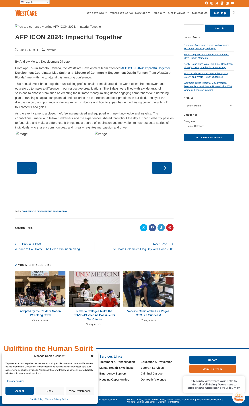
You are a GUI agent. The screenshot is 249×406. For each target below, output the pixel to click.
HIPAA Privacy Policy (162, 399)
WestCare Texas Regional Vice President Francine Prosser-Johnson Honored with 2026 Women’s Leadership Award (208, 86)
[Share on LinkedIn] (161, 227)
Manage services (15, 381)
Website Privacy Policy (56, 399)
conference (29, 211)
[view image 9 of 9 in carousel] (112, 197)
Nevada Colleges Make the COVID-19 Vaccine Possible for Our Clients (94, 315)
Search (219, 28)
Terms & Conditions (184, 399)
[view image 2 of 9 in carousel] (82, 197)
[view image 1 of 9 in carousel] (77, 197)
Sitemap (161, 402)
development (44, 211)
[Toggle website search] (234, 13)
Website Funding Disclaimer (141, 402)
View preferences (80, 390)
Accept (19, 390)
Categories (189, 121)
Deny (49, 390)
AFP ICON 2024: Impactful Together (145, 68)
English (28, 2)
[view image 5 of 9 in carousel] (95, 197)
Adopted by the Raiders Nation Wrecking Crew (40, 313)
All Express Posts (209, 137)
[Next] (162, 168)
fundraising (60, 211)
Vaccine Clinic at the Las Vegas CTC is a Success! (148, 313)
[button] (92, 356)
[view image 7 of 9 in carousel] (103, 197)
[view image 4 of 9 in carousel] (90, 197)
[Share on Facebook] (152, 227)
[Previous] (27, 168)
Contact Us (173, 402)
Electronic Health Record (209, 399)
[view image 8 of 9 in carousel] (108, 197)
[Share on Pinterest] (170, 227)
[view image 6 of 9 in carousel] (99, 197)
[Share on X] (143, 227)
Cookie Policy (37, 399)
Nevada (52, 49)
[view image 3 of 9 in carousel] (86, 197)
